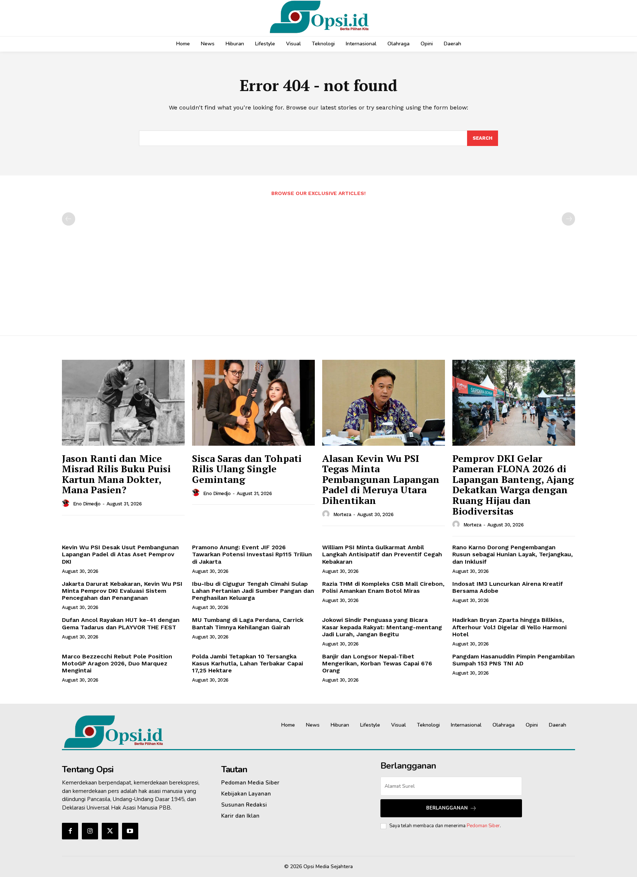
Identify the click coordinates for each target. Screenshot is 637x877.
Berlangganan (447, 808)
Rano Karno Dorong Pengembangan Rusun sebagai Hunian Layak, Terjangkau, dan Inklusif (512, 554)
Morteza (342, 514)
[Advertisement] (318, 262)
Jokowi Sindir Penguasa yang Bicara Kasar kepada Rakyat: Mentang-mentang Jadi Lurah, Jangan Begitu (382, 626)
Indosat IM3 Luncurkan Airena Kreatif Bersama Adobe (507, 587)
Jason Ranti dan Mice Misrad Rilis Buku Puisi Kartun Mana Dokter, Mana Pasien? (116, 474)
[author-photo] (67, 504)
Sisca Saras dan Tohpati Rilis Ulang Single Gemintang (247, 469)
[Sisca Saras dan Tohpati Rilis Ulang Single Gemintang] (253, 403)
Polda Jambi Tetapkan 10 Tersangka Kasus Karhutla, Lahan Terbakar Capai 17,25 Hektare (247, 663)
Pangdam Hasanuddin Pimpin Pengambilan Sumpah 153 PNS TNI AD (513, 660)
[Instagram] (90, 831)
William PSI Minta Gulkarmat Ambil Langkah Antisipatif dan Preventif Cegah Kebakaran (382, 554)
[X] (110, 831)
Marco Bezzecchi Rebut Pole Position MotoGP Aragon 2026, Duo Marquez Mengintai (117, 663)
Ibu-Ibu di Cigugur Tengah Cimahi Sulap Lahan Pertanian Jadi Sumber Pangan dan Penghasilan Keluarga (253, 590)
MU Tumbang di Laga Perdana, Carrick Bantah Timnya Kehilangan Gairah (247, 623)
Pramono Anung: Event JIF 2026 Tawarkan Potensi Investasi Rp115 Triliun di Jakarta (252, 554)
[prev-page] (68, 219)
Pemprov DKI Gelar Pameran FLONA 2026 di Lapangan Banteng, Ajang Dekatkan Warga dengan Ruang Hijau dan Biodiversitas (513, 484)
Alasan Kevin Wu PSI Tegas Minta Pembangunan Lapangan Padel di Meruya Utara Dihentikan (380, 479)
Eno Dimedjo (87, 504)
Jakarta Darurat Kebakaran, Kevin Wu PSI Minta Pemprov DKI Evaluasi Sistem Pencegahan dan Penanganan (122, 590)
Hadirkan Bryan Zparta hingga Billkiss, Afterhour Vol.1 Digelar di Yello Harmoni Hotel (509, 626)
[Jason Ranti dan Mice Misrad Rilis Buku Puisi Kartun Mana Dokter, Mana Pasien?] (123, 403)
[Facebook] (70, 831)
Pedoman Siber (483, 825)
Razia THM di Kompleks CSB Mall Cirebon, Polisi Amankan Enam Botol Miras (383, 587)
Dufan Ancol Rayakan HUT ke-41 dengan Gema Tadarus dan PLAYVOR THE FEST (121, 623)
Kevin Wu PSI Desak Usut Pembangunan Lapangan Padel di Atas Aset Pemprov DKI (120, 554)
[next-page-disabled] (568, 219)
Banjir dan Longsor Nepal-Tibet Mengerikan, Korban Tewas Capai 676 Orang (377, 663)
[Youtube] (130, 831)
